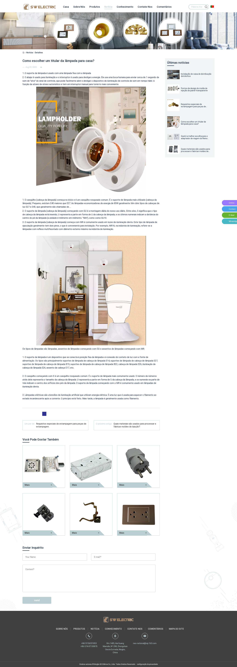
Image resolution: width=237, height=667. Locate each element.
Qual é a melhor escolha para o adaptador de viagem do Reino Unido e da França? (194, 137)
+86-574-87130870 (89, 646)
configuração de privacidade (147, 664)
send (37, 600)
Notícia (108, 6)
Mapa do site (176, 629)
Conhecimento (125, 6)
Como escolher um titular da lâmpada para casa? (193, 123)
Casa (66, 6)
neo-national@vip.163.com (144, 643)
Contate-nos (145, 6)
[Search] (206, 7)
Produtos (94, 6)
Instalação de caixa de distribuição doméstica (196, 75)
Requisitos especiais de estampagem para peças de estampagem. (193, 105)
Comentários (164, 6)
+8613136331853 (89, 643)
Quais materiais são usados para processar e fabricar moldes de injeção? (135, 425)
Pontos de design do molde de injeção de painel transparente (194, 89)
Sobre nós (79, 6)
